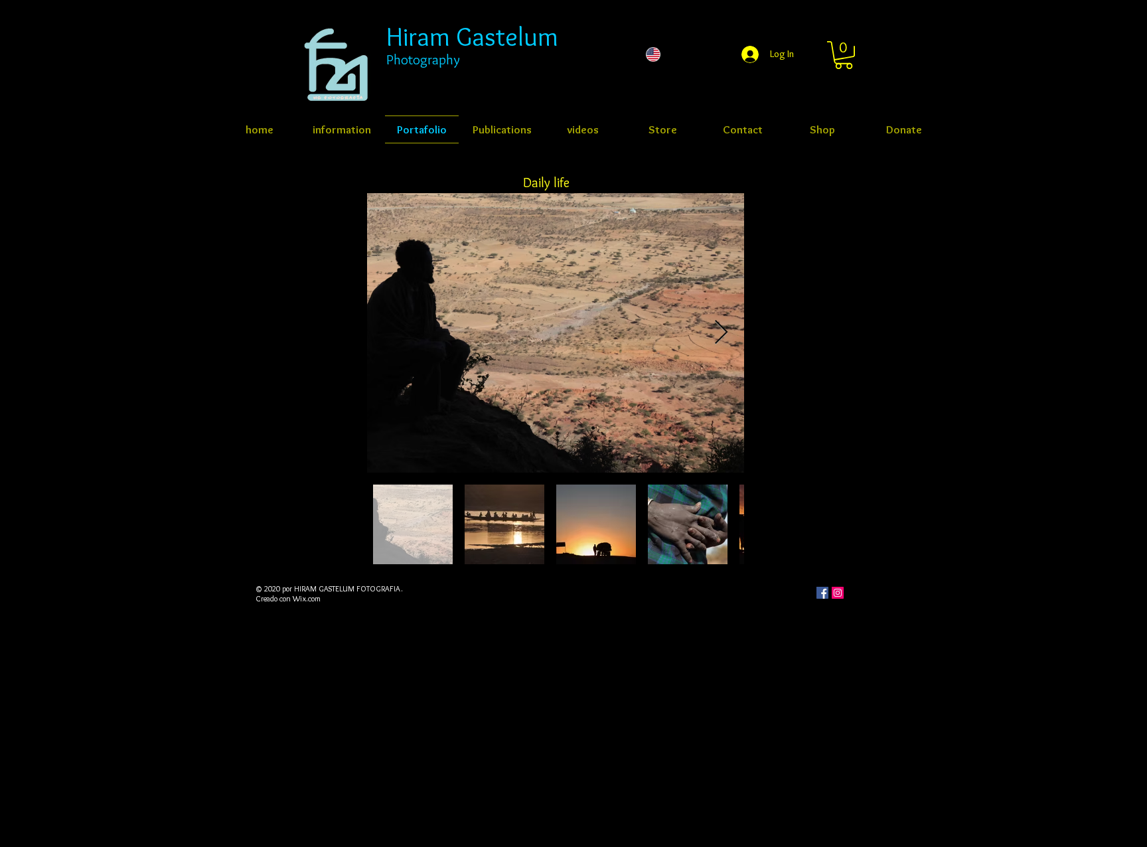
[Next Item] (721, 333)
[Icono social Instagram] (838, 593)
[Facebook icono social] (822, 593)
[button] (843, 55)
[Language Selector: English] (680, 54)
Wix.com (307, 598)
